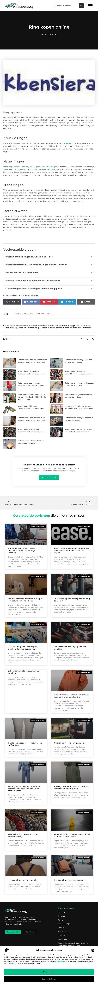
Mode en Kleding (49, 34)
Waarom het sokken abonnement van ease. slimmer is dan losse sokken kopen (71, 550)
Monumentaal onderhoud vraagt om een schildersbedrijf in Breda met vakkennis (32, 397)
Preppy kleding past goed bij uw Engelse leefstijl (23, 835)
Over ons (61, 912)
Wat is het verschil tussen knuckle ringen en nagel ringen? (49, 265)
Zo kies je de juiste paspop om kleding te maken (72, 599)
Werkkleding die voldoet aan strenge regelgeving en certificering (71, 696)
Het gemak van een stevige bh (22, 880)
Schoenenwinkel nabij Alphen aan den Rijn (70, 648)
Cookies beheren (49, 979)
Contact (61, 928)
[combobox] (66, 5)
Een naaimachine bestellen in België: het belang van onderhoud (25, 599)
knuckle (33, 313)
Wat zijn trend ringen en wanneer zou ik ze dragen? (49, 280)
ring (53, 313)
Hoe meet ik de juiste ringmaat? (49, 272)
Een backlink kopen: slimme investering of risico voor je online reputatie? (74, 944)
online (48, 313)
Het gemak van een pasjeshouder (69, 880)
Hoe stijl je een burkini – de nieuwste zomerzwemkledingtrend (71, 787)
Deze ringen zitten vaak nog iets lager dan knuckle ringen (30, 167)
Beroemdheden (64, 931)
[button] (93, 950)
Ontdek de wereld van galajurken (69, 743)
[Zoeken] (81, 5)
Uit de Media (62, 935)
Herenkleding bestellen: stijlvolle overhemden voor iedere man (23, 648)
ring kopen (67, 143)
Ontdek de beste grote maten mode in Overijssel (25, 744)
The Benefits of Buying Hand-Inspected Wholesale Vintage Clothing (21, 550)
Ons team (61, 916)
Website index (63, 939)
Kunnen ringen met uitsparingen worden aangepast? (49, 288)
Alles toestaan (49, 972)
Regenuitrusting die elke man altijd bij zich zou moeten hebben (72, 835)
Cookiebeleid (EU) (64, 924)
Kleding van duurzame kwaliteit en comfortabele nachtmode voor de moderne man (24, 788)
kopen (41, 313)
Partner (61, 920)
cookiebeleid (60, 961)
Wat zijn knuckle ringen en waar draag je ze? (49, 257)
